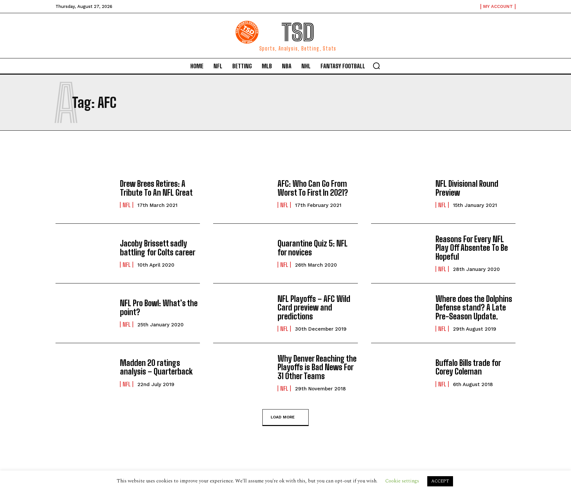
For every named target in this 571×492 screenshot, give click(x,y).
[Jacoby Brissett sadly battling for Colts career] (84, 253)
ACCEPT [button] (440, 481)
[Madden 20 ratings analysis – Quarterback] (84, 373)
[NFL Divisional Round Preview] (400, 194)
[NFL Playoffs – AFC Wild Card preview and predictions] (242, 313)
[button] (376, 66)
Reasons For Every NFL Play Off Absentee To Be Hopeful (472, 247)
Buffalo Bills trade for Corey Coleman (468, 367)
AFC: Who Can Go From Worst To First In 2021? (313, 188)
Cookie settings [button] (402, 481)
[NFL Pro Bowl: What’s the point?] (84, 313)
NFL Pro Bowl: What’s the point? (159, 307)
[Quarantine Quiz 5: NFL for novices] (242, 253)
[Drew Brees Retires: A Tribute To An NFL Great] (84, 194)
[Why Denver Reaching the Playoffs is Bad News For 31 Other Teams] (242, 373)
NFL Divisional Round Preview (467, 188)
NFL (127, 205)
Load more (283, 416)
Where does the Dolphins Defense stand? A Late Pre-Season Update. (474, 307)
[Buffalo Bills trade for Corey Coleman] (400, 373)
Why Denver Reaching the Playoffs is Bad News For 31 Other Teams (317, 367)
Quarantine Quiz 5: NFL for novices (313, 248)
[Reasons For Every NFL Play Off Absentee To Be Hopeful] (400, 253)
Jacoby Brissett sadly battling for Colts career (157, 248)
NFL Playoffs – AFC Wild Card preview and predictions (314, 307)
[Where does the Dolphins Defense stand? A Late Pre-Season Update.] (400, 313)
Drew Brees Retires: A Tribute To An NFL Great (156, 188)
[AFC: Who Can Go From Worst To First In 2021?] (242, 194)
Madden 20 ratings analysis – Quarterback (156, 367)
